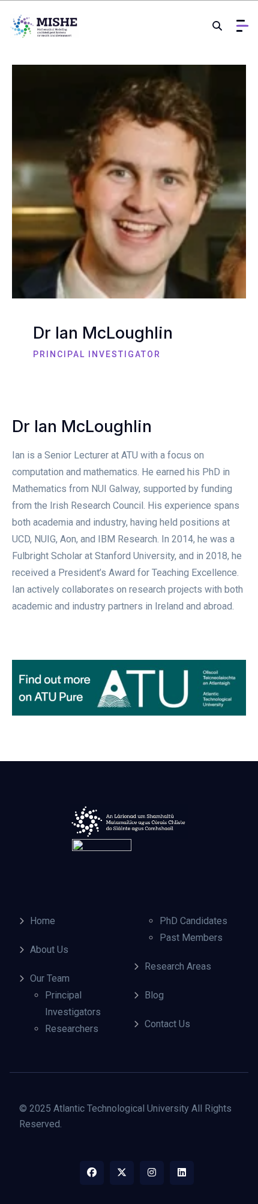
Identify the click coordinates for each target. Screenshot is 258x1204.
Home (42, 921)
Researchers (71, 1028)
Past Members (191, 937)
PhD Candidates (193, 921)
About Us (49, 949)
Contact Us (167, 1024)
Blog (154, 995)
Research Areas (178, 966)
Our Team (50, 978)
